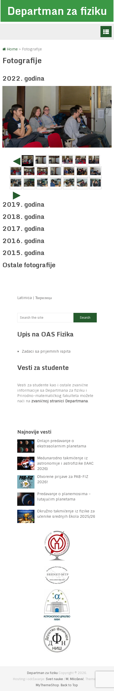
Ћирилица (43, 297)
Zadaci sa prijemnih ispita (46, 351)
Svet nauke (54, 679)
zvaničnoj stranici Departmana (59, 401)
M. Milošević (75, 679)
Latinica (24, 297)
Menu (106, 31)
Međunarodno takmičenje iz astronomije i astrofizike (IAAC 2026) (65, 463)
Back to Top (69, 685)
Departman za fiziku (57, 10)
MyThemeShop (47, 685)
